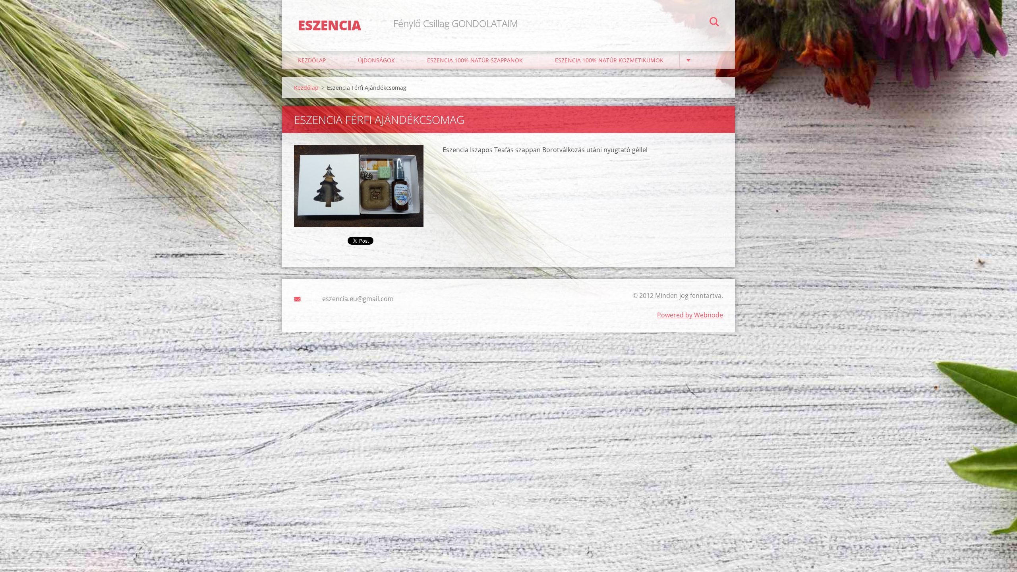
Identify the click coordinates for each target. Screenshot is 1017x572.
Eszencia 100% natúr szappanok (475, 60)
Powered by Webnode (690, 315)
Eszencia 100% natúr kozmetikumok (609, 60)
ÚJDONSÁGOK (376, 60)
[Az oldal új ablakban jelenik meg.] (358, 186)
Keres (714, 23)
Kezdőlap (312, 60)
